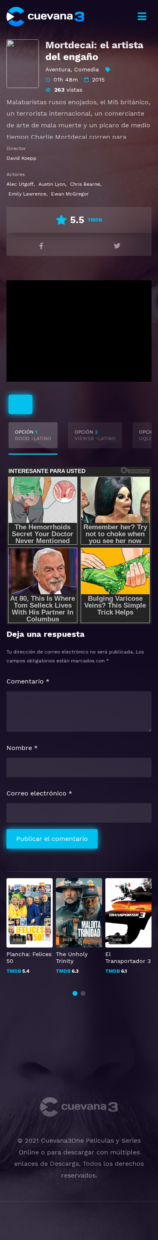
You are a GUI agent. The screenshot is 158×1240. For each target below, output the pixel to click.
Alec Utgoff (20, 184)
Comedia (86, 69)
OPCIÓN (33, 435)
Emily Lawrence (27, 194)
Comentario (27, 681)
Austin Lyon (51, 184)
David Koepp (21, 158)
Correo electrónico (39, 793)
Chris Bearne (85, 184)
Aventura (57, 69)
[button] (75, 993)
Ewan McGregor (70, 194)
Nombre (22, 748)
